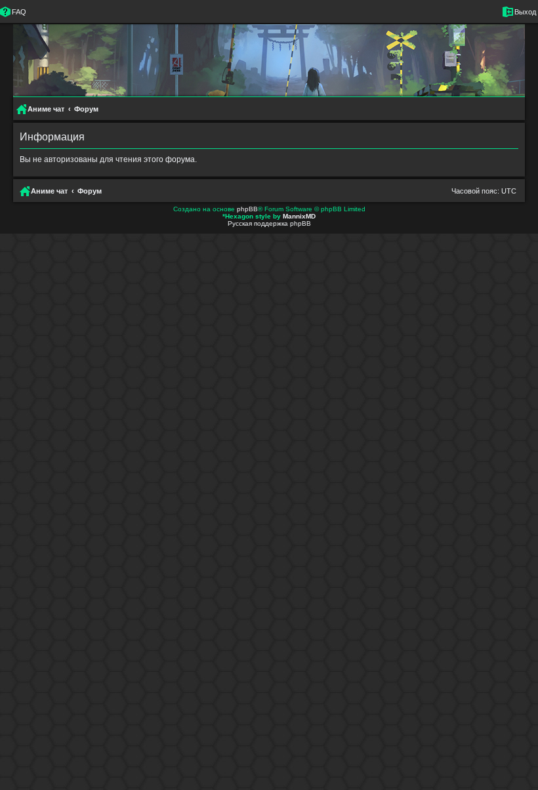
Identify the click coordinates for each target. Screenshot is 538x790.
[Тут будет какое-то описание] (257, 75)
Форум (89, 191)
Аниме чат (49, 191)
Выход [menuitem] (525, 12)
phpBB (247, 209)
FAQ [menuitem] (19, 12)
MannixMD (299, 216)
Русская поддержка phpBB (269, 223)
